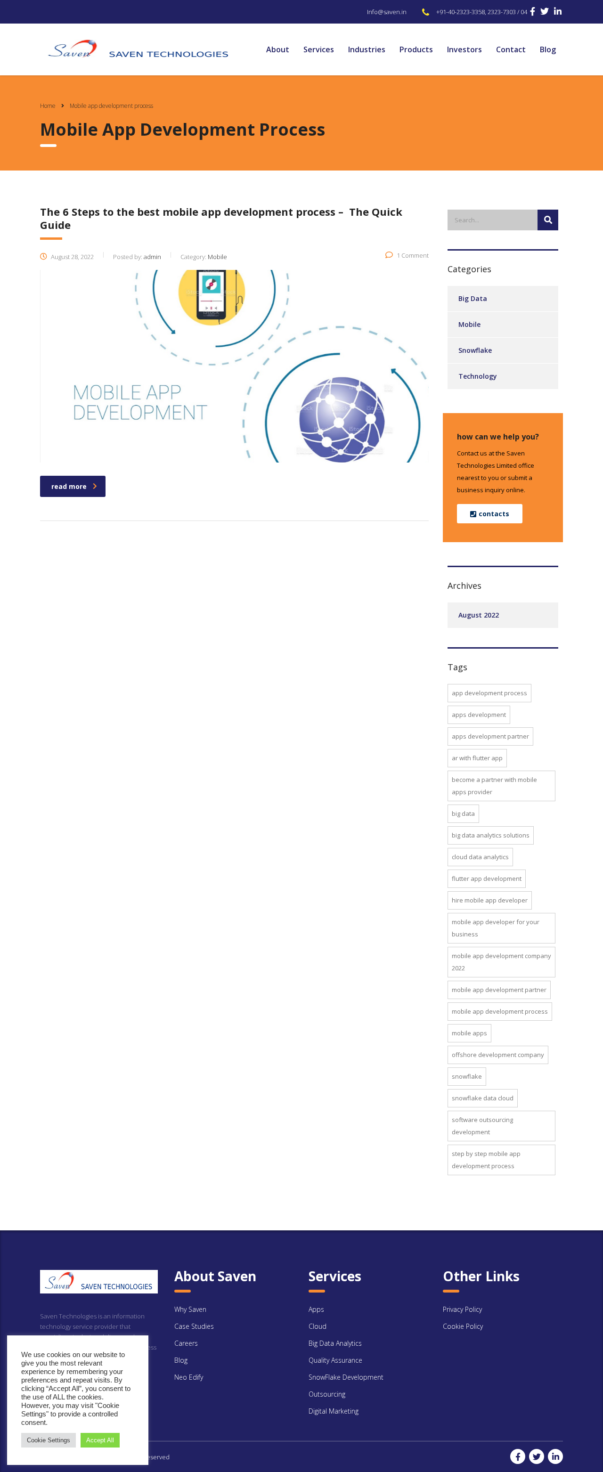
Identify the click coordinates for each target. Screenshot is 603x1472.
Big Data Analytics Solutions (491, 835)
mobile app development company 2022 (501, 962)
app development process (489, 693)
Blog (548, 49)
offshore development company (498, 1054)
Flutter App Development (487, 878)
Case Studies (194, 1326)
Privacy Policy (462, 1309)
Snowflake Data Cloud (482, 1098)
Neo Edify (188, 1377)
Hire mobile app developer (490, 900)
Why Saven (190, 1309)
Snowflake (475, 350)
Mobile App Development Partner (499, 989)
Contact (511, 49)
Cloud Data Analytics (480, 857)
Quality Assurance (335, 1360)
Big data (463, 813)
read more (69, 486)
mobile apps (469, 1033)
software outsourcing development (482, 1125)
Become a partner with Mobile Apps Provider (494, 785)
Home (48, 106)
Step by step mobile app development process (486, 1159)
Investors (464, 49)
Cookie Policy (463, 1326)
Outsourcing (327, 1394)
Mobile (469, 324)
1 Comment (413, 255)
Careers (186, 1343)
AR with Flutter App (477, 758)
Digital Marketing (334, 1411)
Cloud (317, 1326)
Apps (316, 1309)
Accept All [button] (100, 1440)
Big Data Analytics (335, 1343)
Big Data (472, 298)
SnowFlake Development (346, 1377)
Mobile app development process (500, 1011)
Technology (477, 376)
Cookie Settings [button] (48, 1440)
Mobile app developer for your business (495, 928)
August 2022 (478, 614)
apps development (479, 714)
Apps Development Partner (490, 736)
